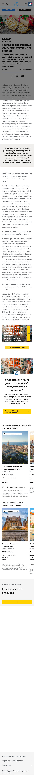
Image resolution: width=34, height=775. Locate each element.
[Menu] (3, 4)
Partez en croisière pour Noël (17, 348)
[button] (25, 4)
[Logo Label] (17, 4)
